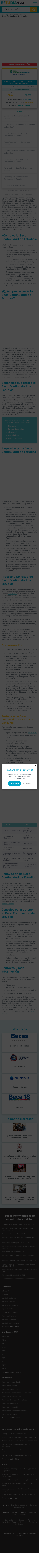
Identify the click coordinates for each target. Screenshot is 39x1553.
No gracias (27, 783)
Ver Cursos (14, 783)
